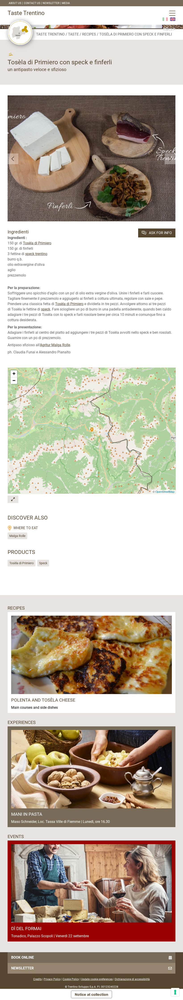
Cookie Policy (71, 979)
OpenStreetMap (165, 491)
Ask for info (160, 233)
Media (66, 3)
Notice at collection (91, 994)
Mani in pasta (26, 814)
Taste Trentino (50, 34)
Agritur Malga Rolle (55, 345)
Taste (73, 34)
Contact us (32, 3)
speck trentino (36, 254)
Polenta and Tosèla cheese (43, 700)
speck (45, 309)
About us (15, 3)
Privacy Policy (52, 979)
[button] (13, 158)
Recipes (89, 34)
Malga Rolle (17, 536)
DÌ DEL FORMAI (26, 928)
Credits (37, 979)
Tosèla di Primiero (37, 243)
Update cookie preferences (97, 979)
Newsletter (51, 3)
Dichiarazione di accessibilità (132, 979)
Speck (43, 563)
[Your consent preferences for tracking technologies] (175, 992)
